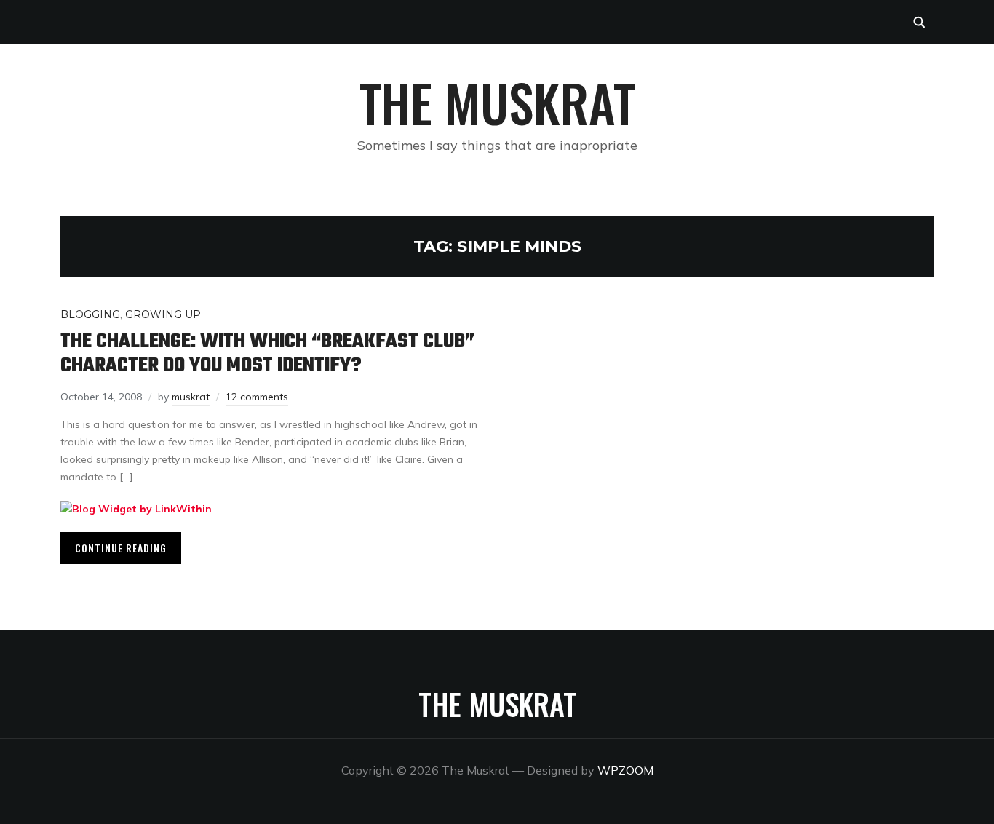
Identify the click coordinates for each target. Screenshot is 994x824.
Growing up (163, 314)
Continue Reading (121, 547)
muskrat (191, 396)
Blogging (90, 314)
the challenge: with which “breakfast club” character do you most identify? (267, 353)
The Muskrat (497, 102)
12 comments (257, 396)
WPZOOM (625, 770)
